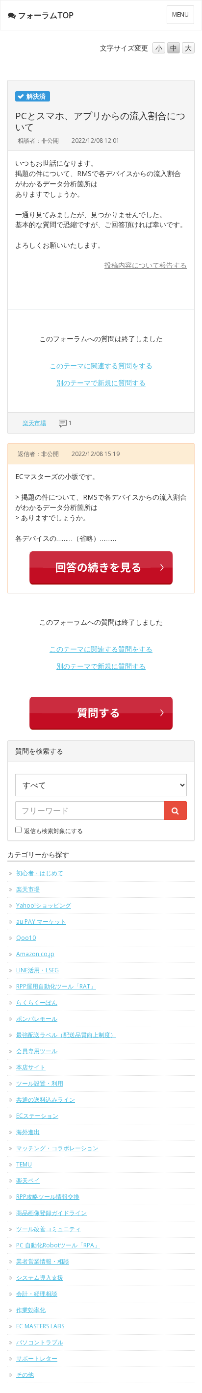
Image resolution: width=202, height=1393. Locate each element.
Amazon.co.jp (35, 954)
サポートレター (36, 1358)
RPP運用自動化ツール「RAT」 (56, 986)
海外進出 (28, 1132)
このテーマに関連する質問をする (101, 365)
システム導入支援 (39, 1277)
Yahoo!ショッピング (43, 905)
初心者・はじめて (39, 873)
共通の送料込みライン (45, 1099)
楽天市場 (34, 423)
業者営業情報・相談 (42, 1261)
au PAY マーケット (41, 921)
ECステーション (37, 1116)
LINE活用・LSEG (37, 970)
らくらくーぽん (36, 1002)
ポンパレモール (36, 1018)
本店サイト (31, 1067)
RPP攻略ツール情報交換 (47, 1196)
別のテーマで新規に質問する (101, 382)
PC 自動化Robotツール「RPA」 (58, 1245)
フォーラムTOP (46, 15)
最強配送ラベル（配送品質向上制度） (66, 1035)
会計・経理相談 (36, 1294)
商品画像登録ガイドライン (51, 1213)
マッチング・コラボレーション (57, 1148)
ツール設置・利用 (39, 1083)
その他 (25, 1374)
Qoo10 (26, 938)
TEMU (24, 1164)
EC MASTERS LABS (40, 1326)
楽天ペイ (28, 1180)
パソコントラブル (39, 1342)
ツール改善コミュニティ (48, 1229)
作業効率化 (31, 1310)
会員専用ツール (36, 1051)
